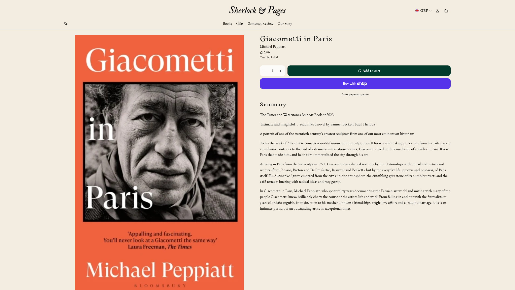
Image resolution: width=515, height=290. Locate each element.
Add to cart (371, 70)
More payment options (355, 94)
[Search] (65, 23)
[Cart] (446, 10)
